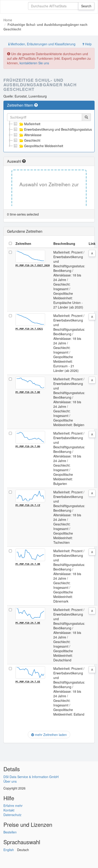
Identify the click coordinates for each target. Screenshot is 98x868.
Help (88, 44)
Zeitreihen (23, 243)
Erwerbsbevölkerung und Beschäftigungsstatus (58, 129)
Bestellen (10, 832)
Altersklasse (32, 134)
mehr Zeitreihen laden (50, 734)
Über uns (10, 781)
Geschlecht (32, 140)
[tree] (49, 135)
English (8, 849)
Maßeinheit (32, 124)
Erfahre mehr (13, 805)
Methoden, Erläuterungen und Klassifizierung (42, 44)
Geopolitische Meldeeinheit (43, 145)
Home (7, 20)
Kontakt (8, 810)
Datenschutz (12, 814)
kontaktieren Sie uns (34, 63)
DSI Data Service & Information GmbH (31, 776)
